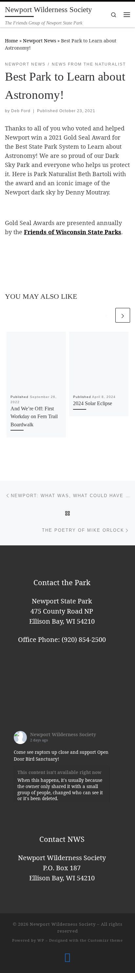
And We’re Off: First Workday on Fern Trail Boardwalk (34, 417)
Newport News (39, 41)
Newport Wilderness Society (63, 734)
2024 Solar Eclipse (92, 403)
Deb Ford (20, 111)
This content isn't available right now (59, 772)
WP (40, 940)
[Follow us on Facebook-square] (67, 957)
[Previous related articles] (106, 315)
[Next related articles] (122, 315)
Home (11, 41)
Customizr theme (105, 940)
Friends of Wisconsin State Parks (72, 232)
